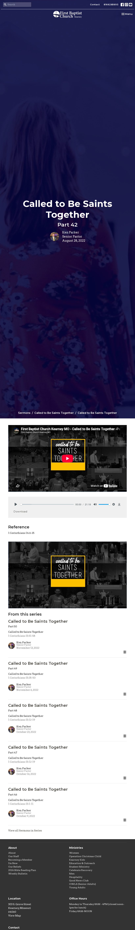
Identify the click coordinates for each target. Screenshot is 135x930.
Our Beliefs (14, 866)
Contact (95, 4)
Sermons (24, 412)
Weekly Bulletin (17, 873)
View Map (14, 915)
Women (74, 853)
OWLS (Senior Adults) (82, 884)
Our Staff (13, 856)
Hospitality (75, 877)
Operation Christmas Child (85, 856)
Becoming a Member (20, 859)
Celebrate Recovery (80, 870)
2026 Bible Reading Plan (22, 870)
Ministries (76, 847)
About (12, 853)
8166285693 (111, 4)
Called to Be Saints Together (54, 412)
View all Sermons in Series (25, 830)
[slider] (47, 504)
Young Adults (77, 887)
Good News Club (79, 880)
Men (72, 873)
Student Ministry (79, 866)
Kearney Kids (77, 859)
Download (20, 511)
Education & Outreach (82, 863)
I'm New (13, 863)
